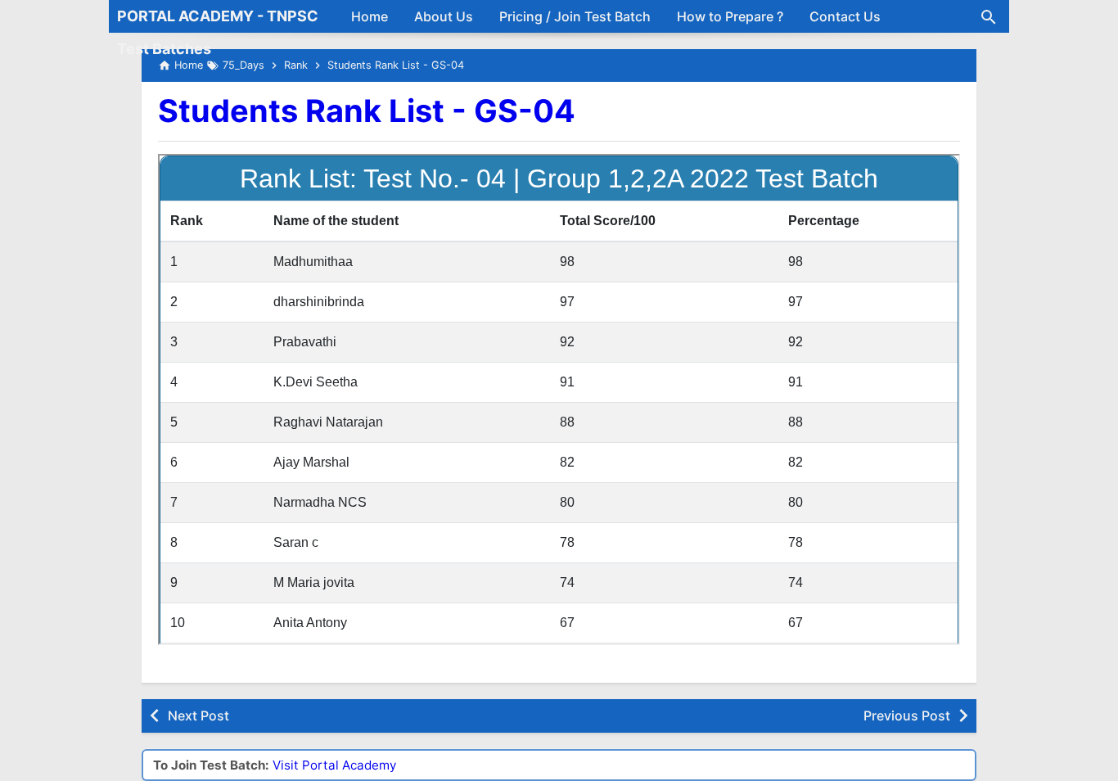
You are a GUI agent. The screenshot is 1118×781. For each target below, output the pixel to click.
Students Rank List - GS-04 (366, 110)
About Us (443, 16)
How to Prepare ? (730, 16)
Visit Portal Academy (334, 765)
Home (369, 16)
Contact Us (845, 16)
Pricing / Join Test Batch (575, 16)
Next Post (198, 715)
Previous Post (906, 715)
